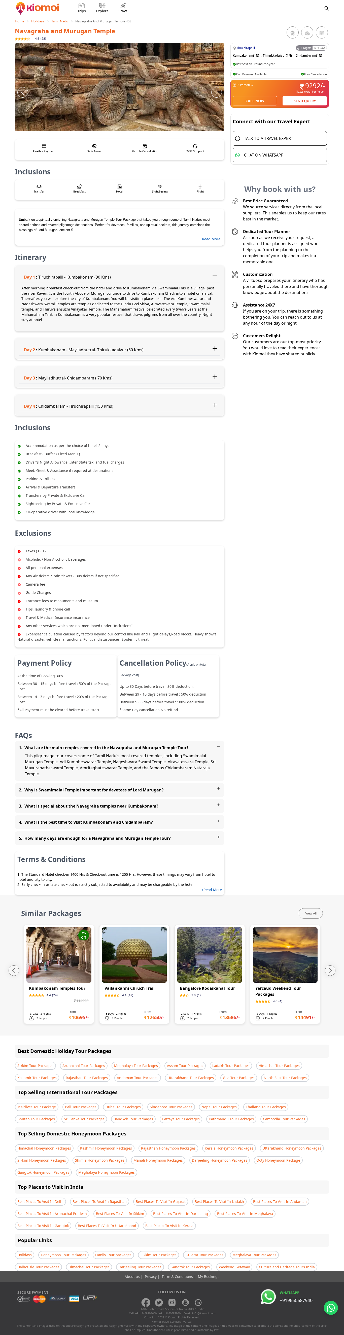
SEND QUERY (305, 100)
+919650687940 (296, 1300)
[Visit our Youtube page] (185, 1302)
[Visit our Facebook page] (145, 1302)
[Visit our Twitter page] (158, 1302)
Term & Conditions (178, 1276)
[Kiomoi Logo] (38, 8)
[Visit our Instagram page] (172, 1302)
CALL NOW (255, 100)
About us (133, 1276)
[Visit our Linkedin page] (198, 1302)
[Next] (216, 92)
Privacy (151, 1276)
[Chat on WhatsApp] (331, 1308)
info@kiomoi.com (203, 1313)
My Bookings (208, 1276)
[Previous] (22, 92)
